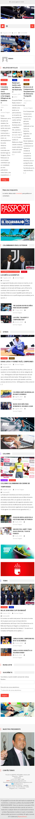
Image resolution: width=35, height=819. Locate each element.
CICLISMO (6, 453)
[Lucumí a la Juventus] (17, 258)
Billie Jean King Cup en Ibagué (13, 610)
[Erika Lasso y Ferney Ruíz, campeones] (17, 345)
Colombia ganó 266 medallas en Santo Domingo (23, 393)
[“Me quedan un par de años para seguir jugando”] (6, 307)
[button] (15, 44)
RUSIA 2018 (7, 664)
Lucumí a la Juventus (10, 275)
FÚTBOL (24, 272)
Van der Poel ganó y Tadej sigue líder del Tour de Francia (22, 531)
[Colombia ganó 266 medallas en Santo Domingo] (6, 394)
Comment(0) (23, 33)
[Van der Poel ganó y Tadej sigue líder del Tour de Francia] (6, 531)
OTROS (26, 84)
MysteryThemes (22, 817)
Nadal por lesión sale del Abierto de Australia (17, 86)
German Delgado (5, 112)
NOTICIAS (4, 80)
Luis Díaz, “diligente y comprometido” (21, 318)
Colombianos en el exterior (15, 245)
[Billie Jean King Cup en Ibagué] (17, 594)
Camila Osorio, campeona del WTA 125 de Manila (23, 639)
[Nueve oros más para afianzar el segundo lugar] (6, 406)
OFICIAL (4, 84)
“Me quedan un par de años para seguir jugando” (23, 306)
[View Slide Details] (17, 12)
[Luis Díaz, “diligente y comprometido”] (6, 319)
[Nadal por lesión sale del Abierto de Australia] (17, 74)
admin (15, 33)
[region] (17, 12)
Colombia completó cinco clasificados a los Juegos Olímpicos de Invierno (6, 94)
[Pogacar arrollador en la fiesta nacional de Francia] (6, 519)
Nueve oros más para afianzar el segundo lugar (23, 405)
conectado (19, 193)
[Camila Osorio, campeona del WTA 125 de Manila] (6, 640)
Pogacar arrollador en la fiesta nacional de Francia (23, 518)
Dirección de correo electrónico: (10, 687)
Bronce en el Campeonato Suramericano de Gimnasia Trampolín (29, 91)
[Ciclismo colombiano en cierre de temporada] (17, 467)
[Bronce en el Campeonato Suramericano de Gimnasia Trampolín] (29, 74)
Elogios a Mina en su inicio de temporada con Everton (6, 180)
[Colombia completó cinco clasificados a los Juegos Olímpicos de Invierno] (6, 74)
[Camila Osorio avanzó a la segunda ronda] (6, 652)
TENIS (14, 80)
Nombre (3, 679)
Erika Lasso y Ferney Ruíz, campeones (17, 361)
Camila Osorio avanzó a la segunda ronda (22, 651)
